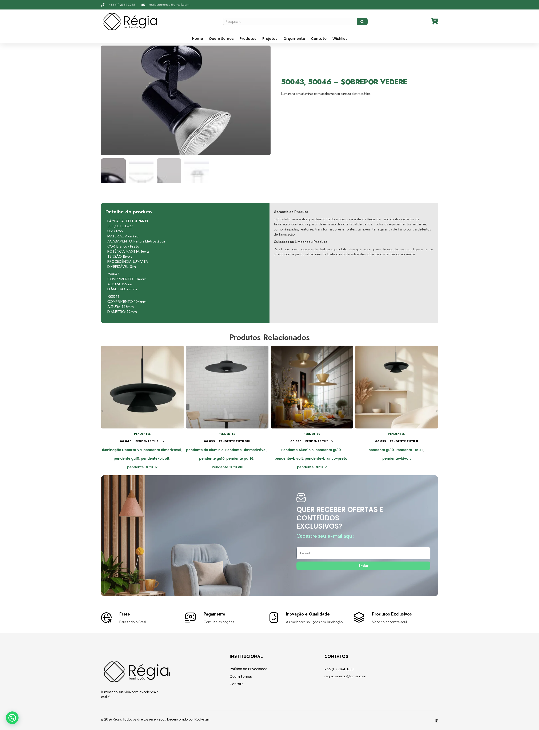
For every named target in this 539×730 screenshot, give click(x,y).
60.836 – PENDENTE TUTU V (312, 441)
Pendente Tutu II (409, 449)
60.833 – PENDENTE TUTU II (396, 441)
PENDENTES (142, 434)
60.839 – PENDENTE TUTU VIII (227, 441)
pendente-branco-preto (326, 458)
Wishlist (339, 38)
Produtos (248, 38)
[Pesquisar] (362, 21)
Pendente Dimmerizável (245, 449)
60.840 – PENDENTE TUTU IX (142, 441)
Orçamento (294, 38)
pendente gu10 (126, 458)
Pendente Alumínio (297, 449)
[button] (102, 411)
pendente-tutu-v (312, 467)
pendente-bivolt (155, 458)
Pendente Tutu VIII (227, 467)
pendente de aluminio (205, 449)
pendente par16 (239, 458)
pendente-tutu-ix (142, 467)
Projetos (270, 38)
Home (197, 38)
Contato (319, 38)
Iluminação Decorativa (122, 449)
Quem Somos (221, 38)
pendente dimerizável (162, 449)
